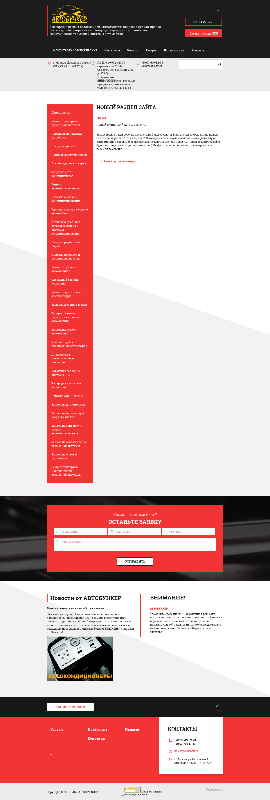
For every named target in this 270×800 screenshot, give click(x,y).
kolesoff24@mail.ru (186, 751)
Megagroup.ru (214, 789)
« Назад (101, 117)
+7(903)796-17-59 (152, 66)
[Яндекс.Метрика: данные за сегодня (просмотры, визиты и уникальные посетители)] (151, 791)
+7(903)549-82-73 (152, 62)
